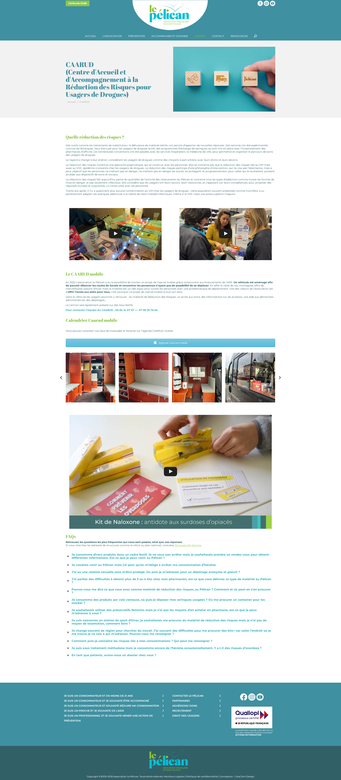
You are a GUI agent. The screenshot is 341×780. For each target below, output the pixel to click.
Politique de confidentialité (202, 776)
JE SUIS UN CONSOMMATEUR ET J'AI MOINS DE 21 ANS (98, 695)
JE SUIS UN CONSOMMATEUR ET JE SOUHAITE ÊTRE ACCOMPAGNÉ (106, 700)
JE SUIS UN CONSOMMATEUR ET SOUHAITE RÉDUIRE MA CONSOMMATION (111, 705)
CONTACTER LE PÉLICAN (187, 695)
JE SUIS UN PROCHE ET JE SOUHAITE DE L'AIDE (94, 710)
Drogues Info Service (188, 545)
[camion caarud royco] (250, 377)
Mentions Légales (174, 776)
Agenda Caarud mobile (172, 343)
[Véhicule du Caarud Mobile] (90, 377)
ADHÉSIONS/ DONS (184, 705)
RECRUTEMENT (181, 710)
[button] (61, 377)
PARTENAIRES (181, 700)
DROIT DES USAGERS (185, 715)
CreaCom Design (244, 776)
